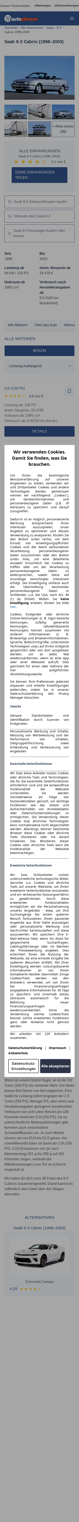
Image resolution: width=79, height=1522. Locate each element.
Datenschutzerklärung (25, 1048)
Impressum (57, 1048)
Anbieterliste (18, 1053)
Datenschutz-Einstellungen (23, 1066)
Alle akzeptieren (55, 1066)
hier (13, 607)
